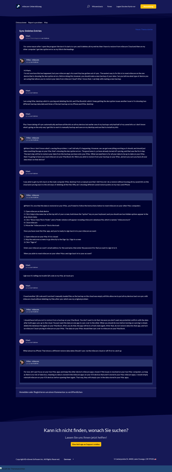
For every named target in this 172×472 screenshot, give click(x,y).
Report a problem (35, 22)
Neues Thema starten (144, 29)
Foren (109, 6)
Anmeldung (148, 6)
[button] (88, 6)
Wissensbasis (97, 6)
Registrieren (39, 392)
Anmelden (24, 392)
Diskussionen (21, 22)
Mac (46, 22)
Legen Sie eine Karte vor (125, 6)
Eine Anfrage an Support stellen (86, 444)
